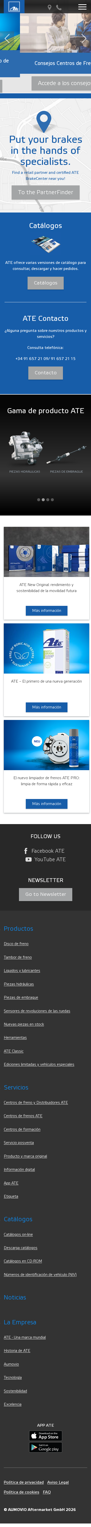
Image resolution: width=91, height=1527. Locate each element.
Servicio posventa (19, 1143)
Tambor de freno (18, 957)
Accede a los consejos (45, 83)
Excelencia (12, 1404)
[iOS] (45, 1435)
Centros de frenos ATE (23, 1116)
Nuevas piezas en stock (24, 1024)
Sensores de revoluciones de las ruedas (37, 1011)
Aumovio (11, 1364)
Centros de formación (22, 1129)
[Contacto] (59, 8)
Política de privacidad (24, 1482)
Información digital (19, 1170)
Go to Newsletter (45, 894)
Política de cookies (21, 1492)
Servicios (16, 1087)
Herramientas (15, 1038)
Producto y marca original (25, 1156)
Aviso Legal (58, 1482)
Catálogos (45, 283)
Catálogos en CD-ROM (23, 1261)
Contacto (46, 373)
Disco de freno (16, 944)
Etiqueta (11, 1196)
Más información (46, 610)
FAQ (47, 1492)
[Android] (45, 1447)
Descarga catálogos (20, 1248)
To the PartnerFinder (45, 192)
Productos (18, 928)
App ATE (11, 1183)
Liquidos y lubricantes (22, 971)
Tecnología (13, 1377)
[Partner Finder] (49, 8)
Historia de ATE (17, 1351)
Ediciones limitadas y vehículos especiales (39, 1064)
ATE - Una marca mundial (25, 1337)
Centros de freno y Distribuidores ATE (36, 1103)
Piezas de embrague (21, 997)
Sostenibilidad (15, 1391)
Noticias (15, 1297)
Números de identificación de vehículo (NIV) (40, 1275)
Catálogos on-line (18, 1234)
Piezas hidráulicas (19, 984)
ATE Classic (14, 1051)
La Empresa (20, 1322)
